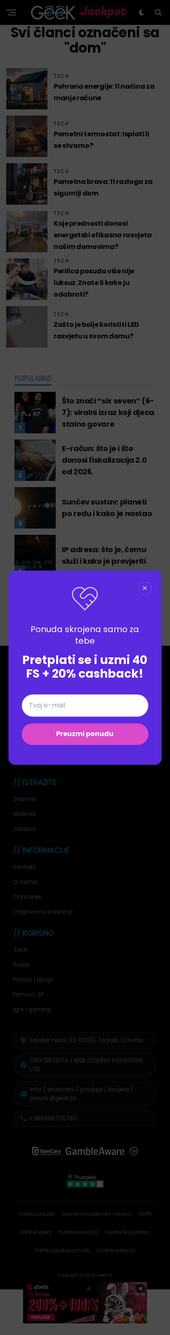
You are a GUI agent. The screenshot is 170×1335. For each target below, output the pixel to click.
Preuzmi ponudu (84, 734)
